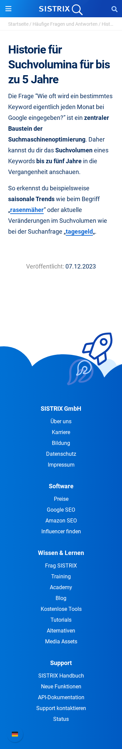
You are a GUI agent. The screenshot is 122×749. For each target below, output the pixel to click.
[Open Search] (114, 9)
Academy (61, 587)
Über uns (61, 421)
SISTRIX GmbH (61, 408)
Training (61, 576)
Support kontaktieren (61, 708)
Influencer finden (61, 531)
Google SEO (61, 510)
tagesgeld (79, 231)
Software (61, 486)
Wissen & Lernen (61, 552)
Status (61, 719)
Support (61, 662)
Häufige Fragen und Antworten (65, 24)
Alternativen (61, 630)
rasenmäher (27, 209)
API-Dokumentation (61, 697)
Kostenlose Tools (61, 609)
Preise (61, 499)
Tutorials (61, 620)
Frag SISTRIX (61, 565)
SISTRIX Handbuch (61, 675)
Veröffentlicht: (45, 266)
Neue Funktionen (61, 686)
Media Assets (61, 641)
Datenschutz (61, 454)
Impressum (61, 465)
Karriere (61, 432)
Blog (61, 598)
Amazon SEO (61, 520)
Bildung (61, 443)
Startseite (18, 24)
